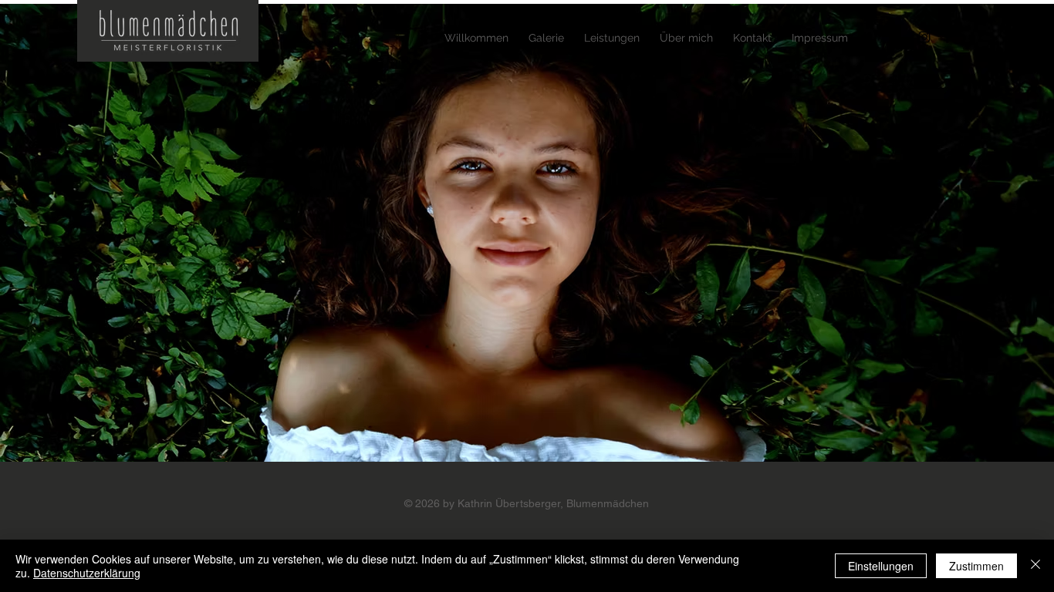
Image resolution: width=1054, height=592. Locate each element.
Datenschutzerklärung (86, 572)
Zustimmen (976, 566)
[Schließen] (1035, 566)
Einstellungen (881, 566)
